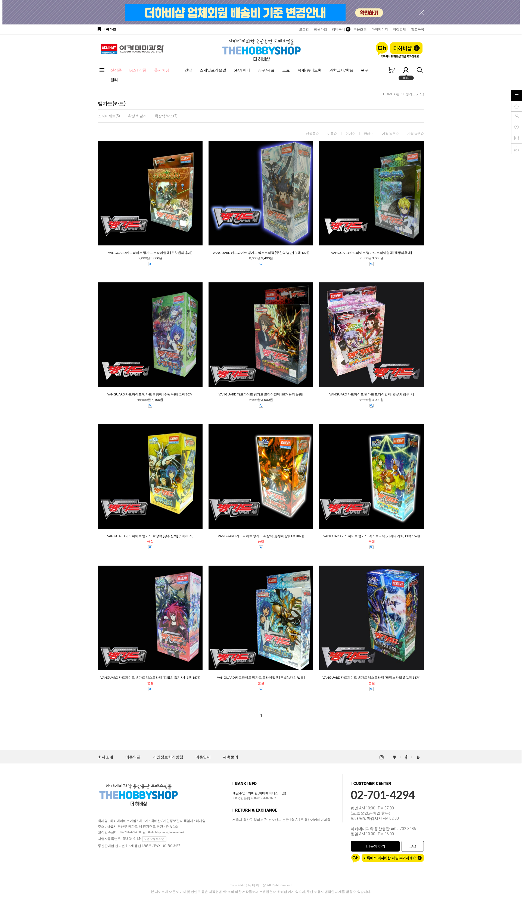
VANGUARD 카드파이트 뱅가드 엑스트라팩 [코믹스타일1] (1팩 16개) (371, 677)
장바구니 (340, 29)
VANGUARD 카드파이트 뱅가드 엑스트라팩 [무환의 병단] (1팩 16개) (261, 253)
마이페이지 (380, 29)
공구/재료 (266, 70)
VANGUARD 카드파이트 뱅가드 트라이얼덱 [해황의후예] (371, 253)
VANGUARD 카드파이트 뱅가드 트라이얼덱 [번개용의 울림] (261, 394)
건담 (188, 70)
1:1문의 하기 (375, 846)
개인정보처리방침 (168, 757)
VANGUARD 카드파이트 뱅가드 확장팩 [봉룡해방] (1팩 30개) (261, 536)
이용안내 (203, 757)
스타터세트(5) (109, 116)
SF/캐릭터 (242, 70)
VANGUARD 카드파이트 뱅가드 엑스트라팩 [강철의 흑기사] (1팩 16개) (150, 677)
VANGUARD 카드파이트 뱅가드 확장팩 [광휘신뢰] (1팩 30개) (150, 536)
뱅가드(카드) (415, 94)
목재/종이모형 (309, 70)
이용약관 (133, 757)
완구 (365, 70)
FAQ (412, 846)
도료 (286, 70)
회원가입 (320, 29)
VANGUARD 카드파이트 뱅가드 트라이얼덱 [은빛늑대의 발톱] (261, 677)
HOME (388, 94)
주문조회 (359, 29)
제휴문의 (230, 757)
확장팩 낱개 (137, 116)
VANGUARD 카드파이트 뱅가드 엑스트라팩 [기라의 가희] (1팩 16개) (371, 536)
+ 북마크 (109, 29)
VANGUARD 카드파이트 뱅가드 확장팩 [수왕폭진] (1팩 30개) (150, 394)
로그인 (304, 29)
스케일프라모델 (213, 70)
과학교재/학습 (341, 70)
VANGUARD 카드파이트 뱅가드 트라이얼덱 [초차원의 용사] (150, 253)
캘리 (114, 79)
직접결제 (399, 29)
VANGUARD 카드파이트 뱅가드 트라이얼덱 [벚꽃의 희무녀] (371, 394)
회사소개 (105, 757)
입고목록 (417, 29)
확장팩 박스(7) (166, 116)
